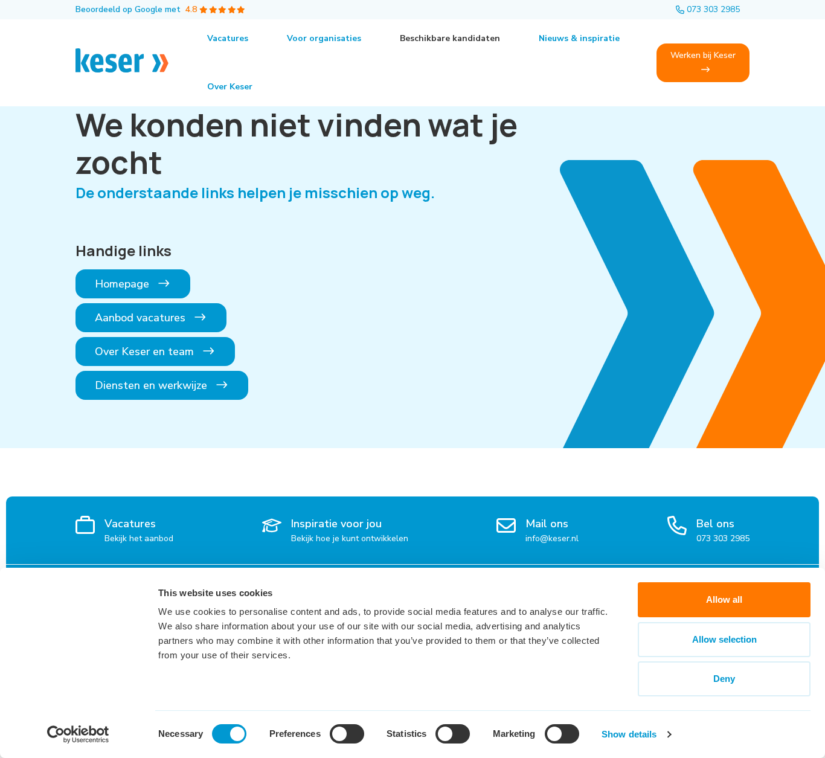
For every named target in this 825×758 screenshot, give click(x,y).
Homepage (123, 284)
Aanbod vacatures (141, 317)
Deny (724, 678)
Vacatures (227, 38)
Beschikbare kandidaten (450, 38)
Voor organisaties (324, 38)
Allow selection (724, 639)
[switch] (347, 734)
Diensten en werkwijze (152, 385)
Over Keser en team (146, 351)
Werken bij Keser (703, 55)
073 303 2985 (713, 9)
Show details (629, 734)
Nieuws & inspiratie (579, 38)
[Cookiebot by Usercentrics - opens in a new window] (78, 734)
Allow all (724, 599)
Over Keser (229, 86)
